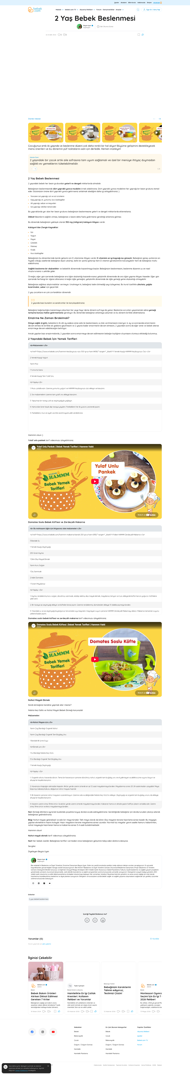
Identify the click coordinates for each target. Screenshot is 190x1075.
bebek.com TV (70, 10)
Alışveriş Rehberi (86, 10)
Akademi (124, 2)
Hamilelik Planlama (81, 1053)
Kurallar (156, 939)
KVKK (154, 1065)
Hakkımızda (141, 2)
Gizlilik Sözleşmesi (109, 1065)
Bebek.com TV (142, 1040)
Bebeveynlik (78, 1036)
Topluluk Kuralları (121, 1065)
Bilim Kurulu (132, 2)
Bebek (76, 1032)
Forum (98, 10)
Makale (58, 10)
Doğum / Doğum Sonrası (83, 1045)
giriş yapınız (46, 944)
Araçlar (118, 10)
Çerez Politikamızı (21, 1070)
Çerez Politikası (146, 1065)
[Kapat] (48, 1066)
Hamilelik (77, 1049)
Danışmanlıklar (108, 10)
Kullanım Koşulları (134, 1065)
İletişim (149, 2)
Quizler (116, 2)
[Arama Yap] (138, 10)
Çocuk (76, 1040)
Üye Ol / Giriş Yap (153, 10)
